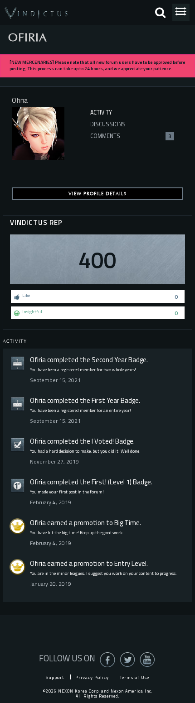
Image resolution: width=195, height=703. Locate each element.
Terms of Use (134, 677)
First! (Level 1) (112, 482)
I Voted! (103, 441)
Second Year (109, 359)
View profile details (97, 193)
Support (55, 677)
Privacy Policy (92, 677)
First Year (105, 400)
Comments (130, 136)
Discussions (108, 124)
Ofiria (38, 359)
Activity (101, 112)
